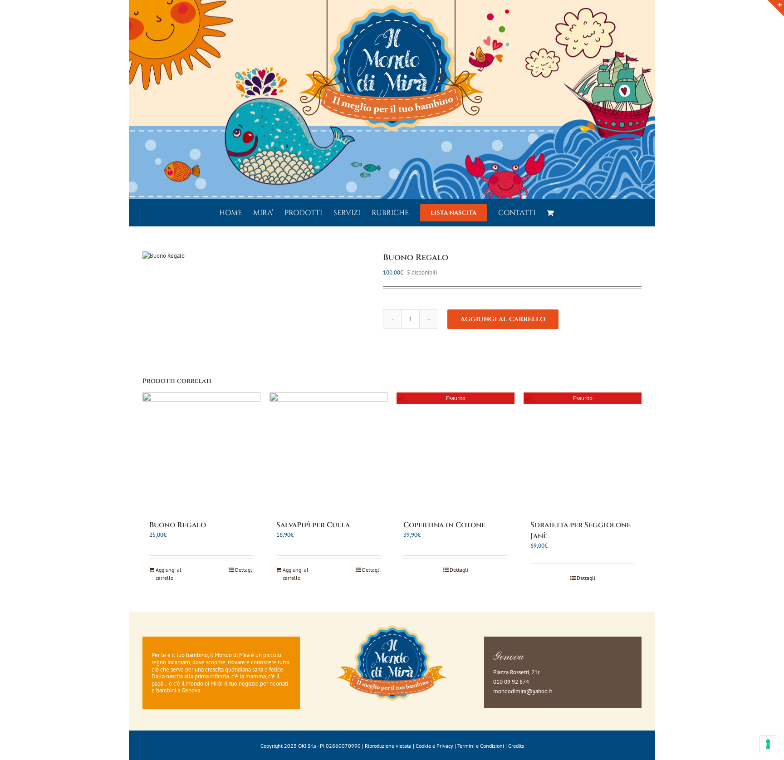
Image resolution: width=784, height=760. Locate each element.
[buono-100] (255, 255)
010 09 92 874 (511, 682)
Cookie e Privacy (434, 745)
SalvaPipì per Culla (313, 525)
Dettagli (244, 569)
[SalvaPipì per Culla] (328, 451)
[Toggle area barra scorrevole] (776, 8)
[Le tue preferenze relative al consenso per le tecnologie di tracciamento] (768, 744)
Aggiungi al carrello (503, 319)
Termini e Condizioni (480, 745)
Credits (516, 745)
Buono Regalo (177, 525)
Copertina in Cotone (444, 525)
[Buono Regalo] (201, 451)
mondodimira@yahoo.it (522, 691)
